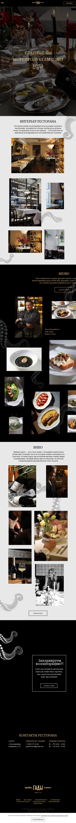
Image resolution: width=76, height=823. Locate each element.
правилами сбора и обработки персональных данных (54, 815)
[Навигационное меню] (2, 2)
